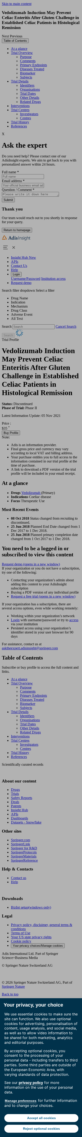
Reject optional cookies (41, 1128)
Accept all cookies (41, 1118)
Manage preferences (20, 1101)
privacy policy (31, 1082)
